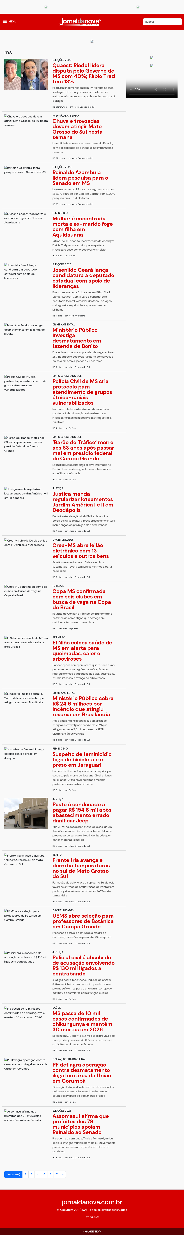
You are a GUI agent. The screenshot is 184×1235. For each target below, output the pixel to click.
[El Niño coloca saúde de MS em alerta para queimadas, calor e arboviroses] (26, 642)
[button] (5, 21)
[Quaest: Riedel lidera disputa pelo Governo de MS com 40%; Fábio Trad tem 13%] (26, 74)
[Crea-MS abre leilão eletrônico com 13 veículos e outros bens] (26, 542)
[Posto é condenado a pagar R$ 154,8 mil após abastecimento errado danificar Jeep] (26, 813)
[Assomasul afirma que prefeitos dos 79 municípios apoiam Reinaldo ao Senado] (26, 1115)
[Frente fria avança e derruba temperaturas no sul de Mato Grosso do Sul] (26, 860)
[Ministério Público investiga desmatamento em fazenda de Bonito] (26, 329)
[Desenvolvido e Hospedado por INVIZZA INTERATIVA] (92, 1231)
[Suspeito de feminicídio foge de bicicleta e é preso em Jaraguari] (26, 753)
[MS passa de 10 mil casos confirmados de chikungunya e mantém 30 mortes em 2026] (26, 1013)
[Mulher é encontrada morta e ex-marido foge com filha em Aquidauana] (26, 218)
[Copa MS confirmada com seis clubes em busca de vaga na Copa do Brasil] (26, 591)
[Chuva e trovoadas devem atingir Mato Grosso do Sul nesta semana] (26, 120)
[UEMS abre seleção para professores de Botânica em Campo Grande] (26, 915)
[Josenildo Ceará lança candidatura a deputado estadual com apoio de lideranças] (26, 271)
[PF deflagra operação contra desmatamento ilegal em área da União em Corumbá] (26, 1064)
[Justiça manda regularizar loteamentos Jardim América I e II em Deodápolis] (26, 493)
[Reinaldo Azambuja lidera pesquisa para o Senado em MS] (26, 170)
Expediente (92, 1217)
